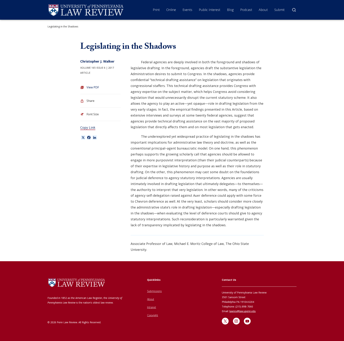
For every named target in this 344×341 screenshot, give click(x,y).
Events (187, 10)
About (263, 10)
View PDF (93, 87)
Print (156, 10)
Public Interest (209, 10)
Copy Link (87, 127)
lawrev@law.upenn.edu (242, 311)
